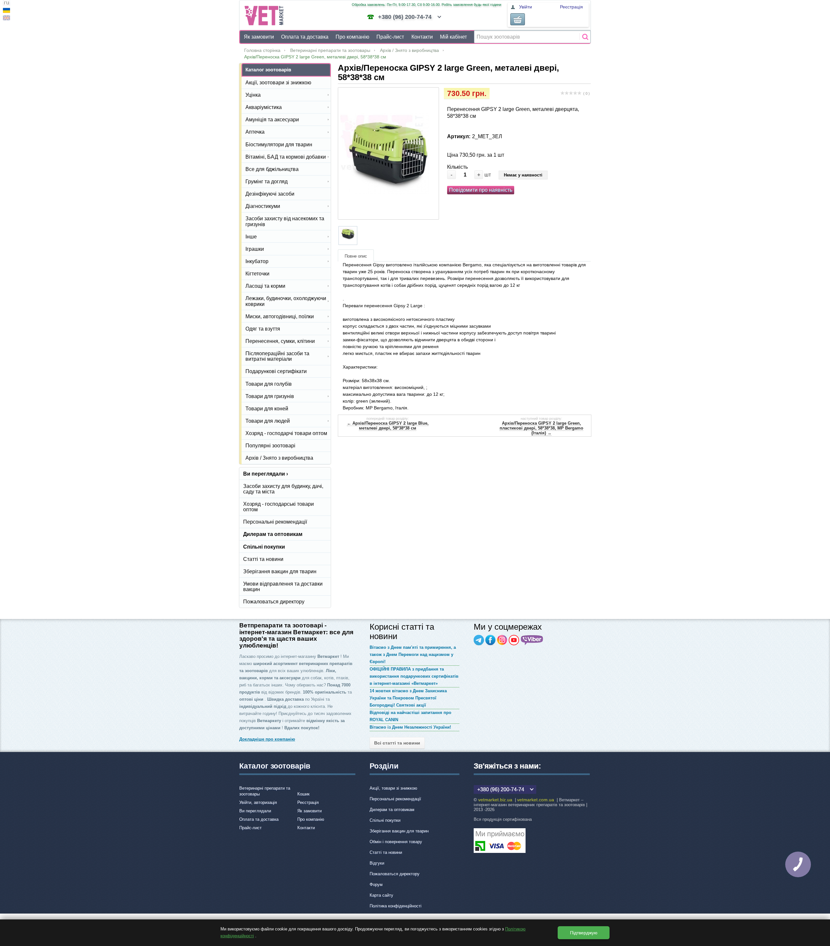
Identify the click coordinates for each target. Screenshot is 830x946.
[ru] (6, 3)
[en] (6, 18)
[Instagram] (502, 640)
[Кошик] (517, 19)
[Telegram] (479, 640)
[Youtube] (514, 640)
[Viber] (532, 640)
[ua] (6, 11)
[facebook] (490, 640)
